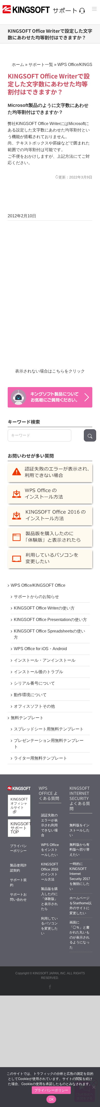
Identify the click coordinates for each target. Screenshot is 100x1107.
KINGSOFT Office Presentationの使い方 (50, 619)
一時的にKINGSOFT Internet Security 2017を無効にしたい (79, 876)
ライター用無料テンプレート (40, 758)
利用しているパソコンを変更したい (49, 926)
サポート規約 (18, 882)
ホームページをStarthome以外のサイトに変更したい (80, 905)
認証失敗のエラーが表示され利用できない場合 (49, 825)
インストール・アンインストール (44, 660)
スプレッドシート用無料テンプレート (49, 729)
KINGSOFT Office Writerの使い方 (44, 608)
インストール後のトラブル (38, 672)
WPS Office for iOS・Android (40, 649)
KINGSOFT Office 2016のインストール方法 (49, 871)
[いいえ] (93, 1087)
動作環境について (30, 695)
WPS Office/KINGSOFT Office (38, 585)
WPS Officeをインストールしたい (50, 850)
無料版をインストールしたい (79, 830)
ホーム (18, 64)
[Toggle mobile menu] (94, 9)
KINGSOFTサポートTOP (21, 828)
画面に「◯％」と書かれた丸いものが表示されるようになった (79, 934)
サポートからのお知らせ (36, 596)
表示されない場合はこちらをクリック (50, 371)
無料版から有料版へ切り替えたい (79, 849)
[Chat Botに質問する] (50, 397)
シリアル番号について (34, 683)
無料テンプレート (27, 718)
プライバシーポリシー (18, 848)
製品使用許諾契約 (18, 867)
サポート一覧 (40, 64)
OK (51, 1099)
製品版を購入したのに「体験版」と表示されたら (49, 899)
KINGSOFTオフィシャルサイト (19, 803)
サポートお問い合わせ (18, 897)
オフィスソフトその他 (34, 706)
